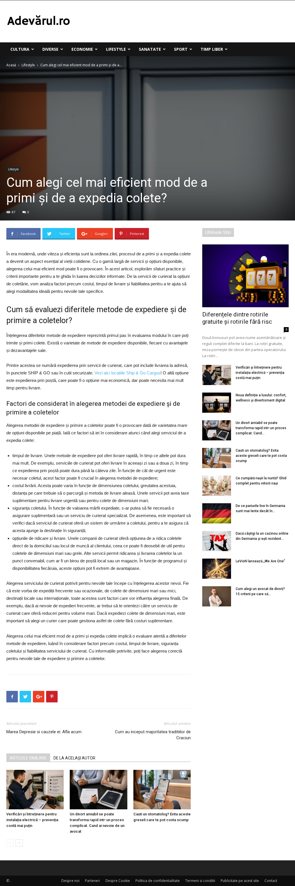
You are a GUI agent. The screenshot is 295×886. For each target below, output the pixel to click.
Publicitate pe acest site (240, 880)
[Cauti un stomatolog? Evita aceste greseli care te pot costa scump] (162, 789)
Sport (181, 49)
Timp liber (212, 49)
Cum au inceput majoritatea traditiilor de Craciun (153, 734)
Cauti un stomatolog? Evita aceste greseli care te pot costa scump (261, 455)
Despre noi (70, 880)
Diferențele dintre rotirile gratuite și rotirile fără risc (237, 318)
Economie (82, 49)
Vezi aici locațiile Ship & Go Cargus (127, 372)
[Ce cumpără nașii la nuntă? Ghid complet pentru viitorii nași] (216, 486)
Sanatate (150, 49)
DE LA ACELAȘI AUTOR (74, 758)
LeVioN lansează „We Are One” (260, 561)
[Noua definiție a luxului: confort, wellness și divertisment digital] (216, 403)
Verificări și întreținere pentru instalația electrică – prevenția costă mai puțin (32, 820)
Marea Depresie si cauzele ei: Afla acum (44, 731)
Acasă (11, 65)
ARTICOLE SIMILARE (28, 758)
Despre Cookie (117, 880)
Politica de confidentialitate (157, 880)
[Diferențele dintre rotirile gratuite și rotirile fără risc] (245, 275)
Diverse (50, 49)
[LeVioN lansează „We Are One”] (216, 569)
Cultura (19, 49)
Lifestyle (116, 49)
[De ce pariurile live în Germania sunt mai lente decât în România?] (216, 513)
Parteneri (92, 880)
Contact (270, 880)
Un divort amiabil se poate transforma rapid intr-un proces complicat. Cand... (261, 428)
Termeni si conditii (200, 880)
